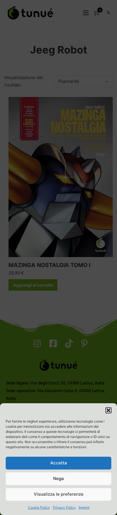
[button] (108, 410)
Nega (58, 478)
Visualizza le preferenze (58, 494)
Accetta (58, 463)
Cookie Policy (39, 507)
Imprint (84, 507)
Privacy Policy (64, 507)
